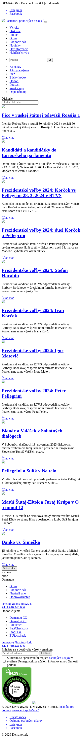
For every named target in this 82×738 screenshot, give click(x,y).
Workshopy (17, 88)
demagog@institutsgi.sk (17, 603)
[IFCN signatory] (16, 703)
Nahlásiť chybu (19, 52)
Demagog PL (18, 621)
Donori (14, 81)
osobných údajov (59, 657)
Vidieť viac (9, 568)
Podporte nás (18, 42)
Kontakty (15, 66)
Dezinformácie (19, 49)
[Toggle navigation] (45, 21)
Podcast (14, 84)
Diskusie (15, 31)
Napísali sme (18, 593)
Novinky (15, 45)
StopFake (15, 632)
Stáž (12, 74)
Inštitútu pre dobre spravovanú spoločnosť (38, 708)
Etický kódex (18, 77)
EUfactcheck (18, 635)
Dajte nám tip (18, 91)
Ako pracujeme (19, 70)
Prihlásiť (45, 653)
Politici (14, 34)
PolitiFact (15, 624)
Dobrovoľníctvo (20, 597)
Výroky (14, 27)
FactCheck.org (19, 628)
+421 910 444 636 (13, 607)
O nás (13, 38)
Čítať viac (8, 137)
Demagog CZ (18, 617)
